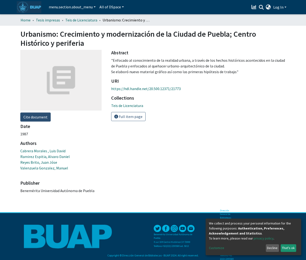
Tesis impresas (48, 20)
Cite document (35, 117)
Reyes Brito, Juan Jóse (38, 162)
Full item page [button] (130, 116)
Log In (278, 7)
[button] (268, 7)
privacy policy (263, 238)
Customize (216, 248)
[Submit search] (261, 7)
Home (26, 20)
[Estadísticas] (254, 7)
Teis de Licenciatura (81, 20)
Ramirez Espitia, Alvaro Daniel (45, 156)
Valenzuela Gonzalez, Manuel (44, 168)
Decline (272, 248)
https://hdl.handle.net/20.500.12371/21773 (146, 88)
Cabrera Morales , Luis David (43, 150)
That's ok (288, 248)
